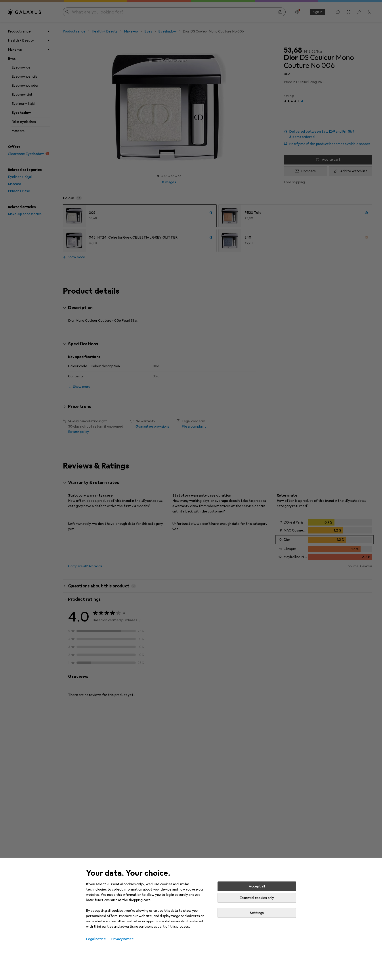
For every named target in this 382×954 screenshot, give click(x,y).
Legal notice (96, 939)
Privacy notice (122, 939)
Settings (257, 913)
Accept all (257, 886)
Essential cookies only (257, 898)
